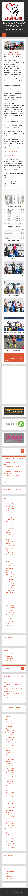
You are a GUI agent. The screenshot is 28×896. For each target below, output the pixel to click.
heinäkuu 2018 (9, 621)
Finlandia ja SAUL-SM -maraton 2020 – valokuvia (13, 359)
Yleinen (19, 56)
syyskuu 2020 (9, 570)
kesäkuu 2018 (9, 623)
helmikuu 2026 (9, 506)
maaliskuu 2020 (9, 581)
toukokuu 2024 (9, 528)
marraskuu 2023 (9, 535)
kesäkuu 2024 (9, 526)
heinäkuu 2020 (9, 574)
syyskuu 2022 (9, 548)
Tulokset (7, 641)
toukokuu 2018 (9, 625)
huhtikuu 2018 (9, 628)
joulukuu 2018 (9, 610)
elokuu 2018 (8, 619)
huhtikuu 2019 (9, 601)
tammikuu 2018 (9, 630)
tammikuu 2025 (9, 515)
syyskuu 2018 (9, 616)
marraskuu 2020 (9, 566)
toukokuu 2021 (9, 563)
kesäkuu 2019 (9, 597)
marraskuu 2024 (9, 519)
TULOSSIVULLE (8, 155)
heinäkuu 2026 (9, 504)
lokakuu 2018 (9, 614)
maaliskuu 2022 (9, 550)
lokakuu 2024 (9, 521)
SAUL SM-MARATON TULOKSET (13, 151)
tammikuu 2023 (9, 541)
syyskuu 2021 (9, 557)
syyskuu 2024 (9, 524)
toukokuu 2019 (9, 599)
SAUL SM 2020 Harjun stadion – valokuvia (13, 355)
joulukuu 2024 (9, 517)
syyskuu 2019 (9, 594)
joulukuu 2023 (9, 532)
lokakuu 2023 (9, 537)
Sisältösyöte (8, 656)
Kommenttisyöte (9, 658)
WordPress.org (9, 660)
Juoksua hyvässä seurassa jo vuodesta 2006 (14, 26)
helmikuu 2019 (9, 605)
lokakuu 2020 (9, 568)
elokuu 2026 (8, 501)
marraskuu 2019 (9, 590)
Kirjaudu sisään (9, 654)
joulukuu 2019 (9, 588)
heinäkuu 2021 (9, 559)
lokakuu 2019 (9, 592)
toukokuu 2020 (9, 579)
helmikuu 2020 (9, 583)
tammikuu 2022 (9, 552)
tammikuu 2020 (9, 586)
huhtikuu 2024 (9, 530)
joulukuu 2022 (9, 543)
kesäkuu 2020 (9, 577)
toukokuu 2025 (9, 512)
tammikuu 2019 (9, 608)
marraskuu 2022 (9, 546)
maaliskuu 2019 (9, 603)
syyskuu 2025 (9, 510)
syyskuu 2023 (9, 539)
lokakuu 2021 (9, 554)
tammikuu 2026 (9, 508)
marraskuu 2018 (9, 612)
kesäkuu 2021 (9, 561)
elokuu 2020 (8, 572)
